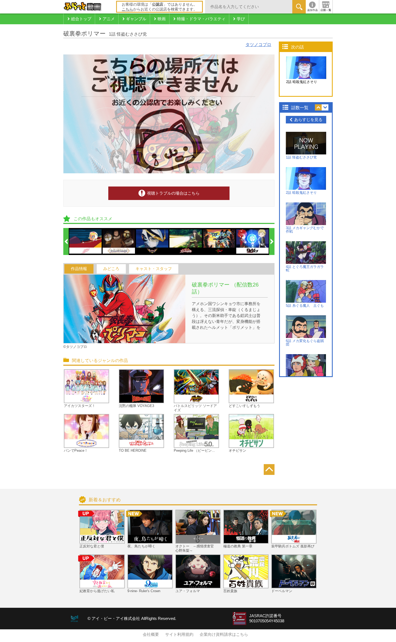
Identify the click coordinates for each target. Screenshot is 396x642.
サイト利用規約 (179, 634)
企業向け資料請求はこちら (224, 634)
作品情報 (79, 269)
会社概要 (151, 634)
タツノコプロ (258, 44)
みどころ (111, 269)
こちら (127, 9)
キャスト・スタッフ (154, 269)
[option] (85, 241)
